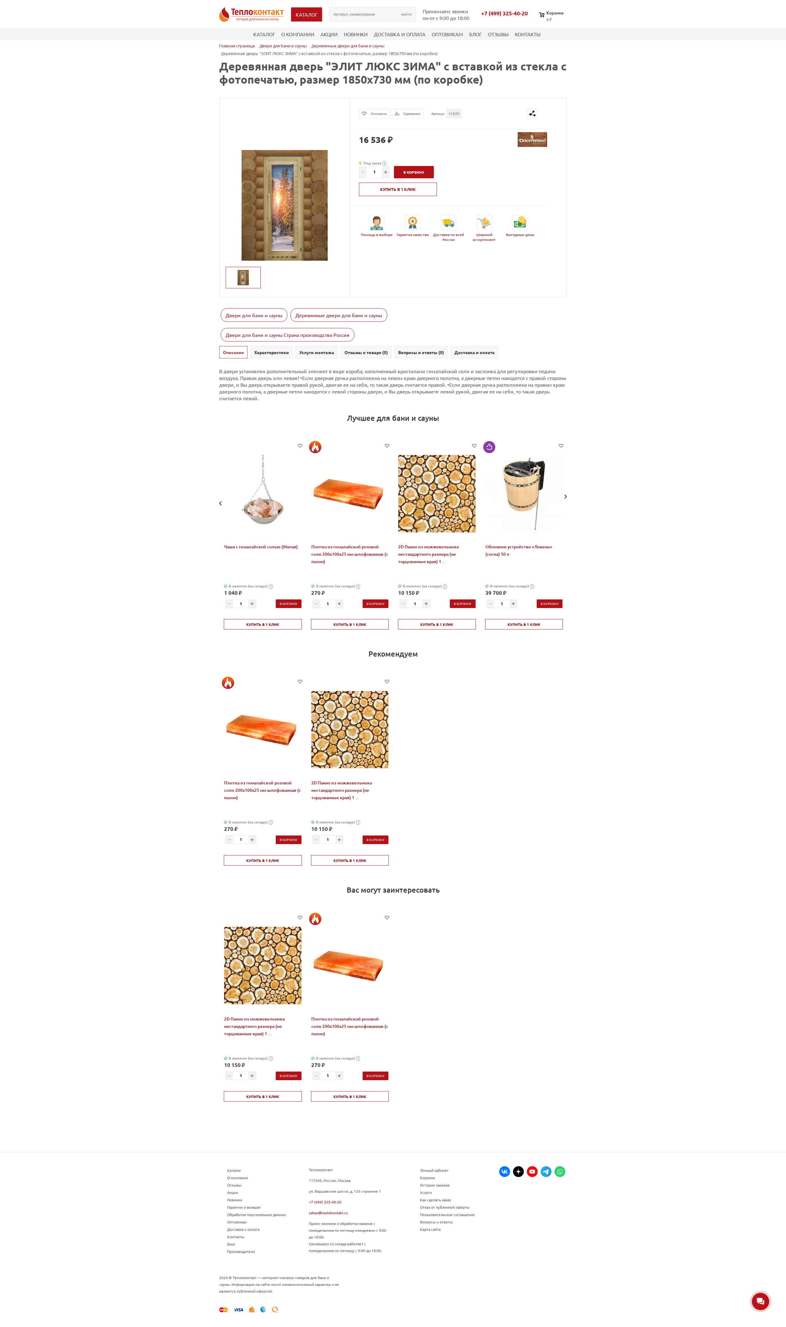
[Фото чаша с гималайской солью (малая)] (263, 494)
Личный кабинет (434, 1170)
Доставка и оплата (400, 34)
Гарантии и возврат (244, 1207)
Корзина (427, 1177)
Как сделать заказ (435, 1199)
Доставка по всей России (448, 237)
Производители (241, 1251)
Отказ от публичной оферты (444, 1207)
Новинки (356, 34)
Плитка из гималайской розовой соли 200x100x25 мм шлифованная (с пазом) (349, 554)
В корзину (289, 603)
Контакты (528, 34)
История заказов (434, 1185)
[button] (220, 503)
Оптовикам (447, 34)
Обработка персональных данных (256, 1214)
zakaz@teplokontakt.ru (328, 1212)
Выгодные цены (520, 234)
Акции (329, 34)
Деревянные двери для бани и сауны (338, 315)
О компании (297, 34)
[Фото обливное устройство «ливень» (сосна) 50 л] (524, 494)
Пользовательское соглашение (447, 1214)
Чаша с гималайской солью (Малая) (261, 547)
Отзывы (498, 34)
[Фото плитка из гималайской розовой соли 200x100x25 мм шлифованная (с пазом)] (350, 494)
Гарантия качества (413, 234)
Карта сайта (430, 1229)
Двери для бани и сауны (254, 315)
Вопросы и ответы (436, 1221)
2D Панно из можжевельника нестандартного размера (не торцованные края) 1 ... (428, 554)
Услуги (426, 1192)
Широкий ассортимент (484, 237)
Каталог (264, 34)
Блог (475, 34)
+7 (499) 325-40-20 (504, 13)
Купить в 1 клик (398, 189)
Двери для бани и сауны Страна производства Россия (287, 335)
